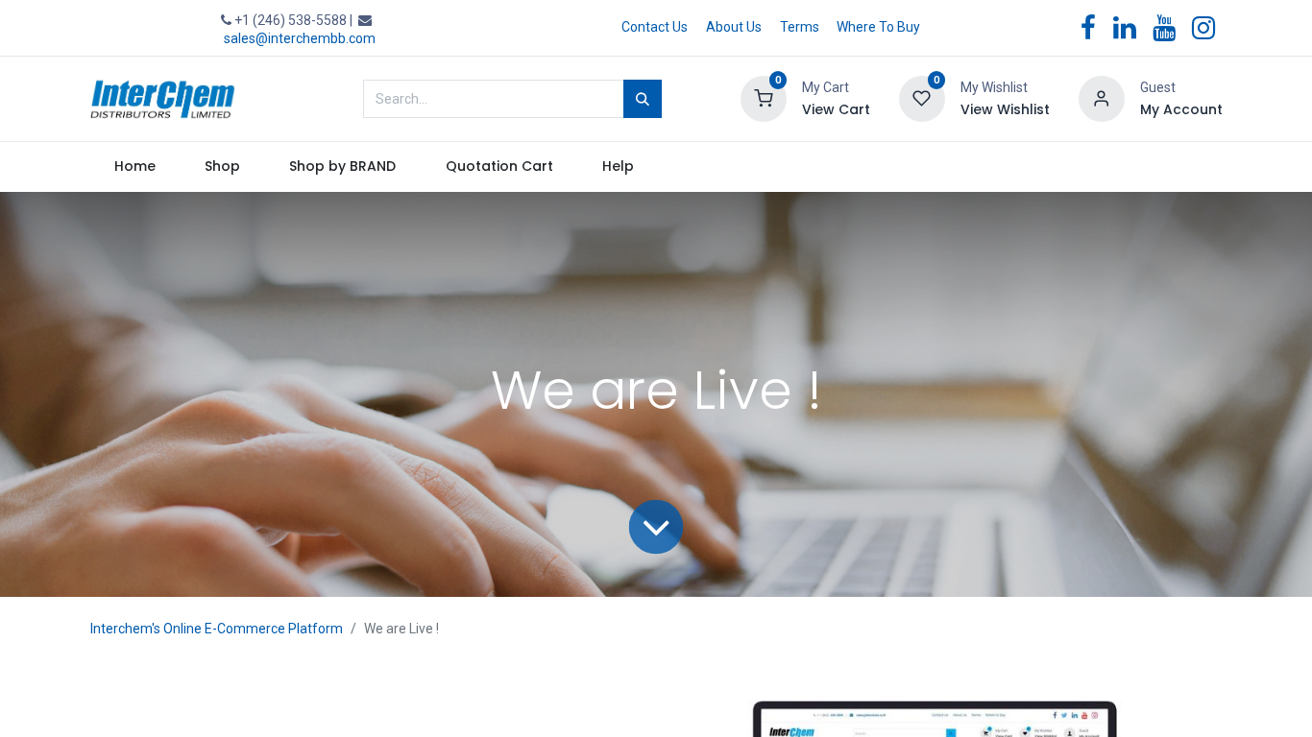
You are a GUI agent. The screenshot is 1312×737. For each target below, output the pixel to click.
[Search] (642, 99)
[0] (764, 98)
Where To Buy (878, 27)
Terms (799, 27)
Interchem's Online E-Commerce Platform (216, 628)
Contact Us (654, 27)
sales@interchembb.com (300, 38)
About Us (734, 27)
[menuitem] (135, 167)
